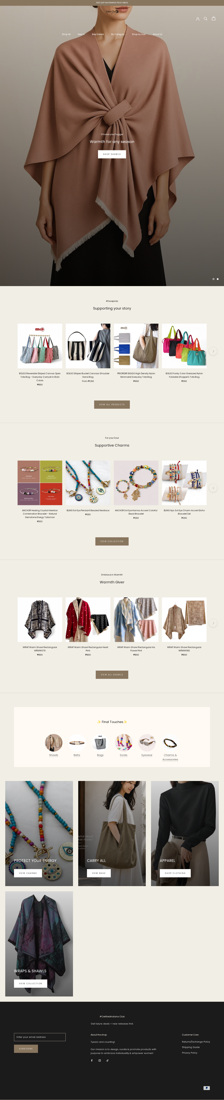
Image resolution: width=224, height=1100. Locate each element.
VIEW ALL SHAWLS (112, 674)
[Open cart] (213, 18)
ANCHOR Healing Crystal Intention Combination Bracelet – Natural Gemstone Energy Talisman (40, 514)
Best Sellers (98, 34)
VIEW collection (112, 541)
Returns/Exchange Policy (196, 1041)
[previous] (11, 351)
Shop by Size (138, 34)
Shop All (66, 34)
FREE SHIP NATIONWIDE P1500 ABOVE (112, 2)
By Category (118, 34)
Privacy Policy (189, 1052)
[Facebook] (92, 1060)
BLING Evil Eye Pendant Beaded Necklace (88, 510)
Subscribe (26, 1048)
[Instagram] (100, 1060)
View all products (112, 404)
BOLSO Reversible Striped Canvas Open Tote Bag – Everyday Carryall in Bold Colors (40, 377)
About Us (157, 34)
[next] (213, 351)
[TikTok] (107, 1060)
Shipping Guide (191, 1047)
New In (81, 34)
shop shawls (112, 154)
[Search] (206, 18)
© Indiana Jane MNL (24, 1088)
